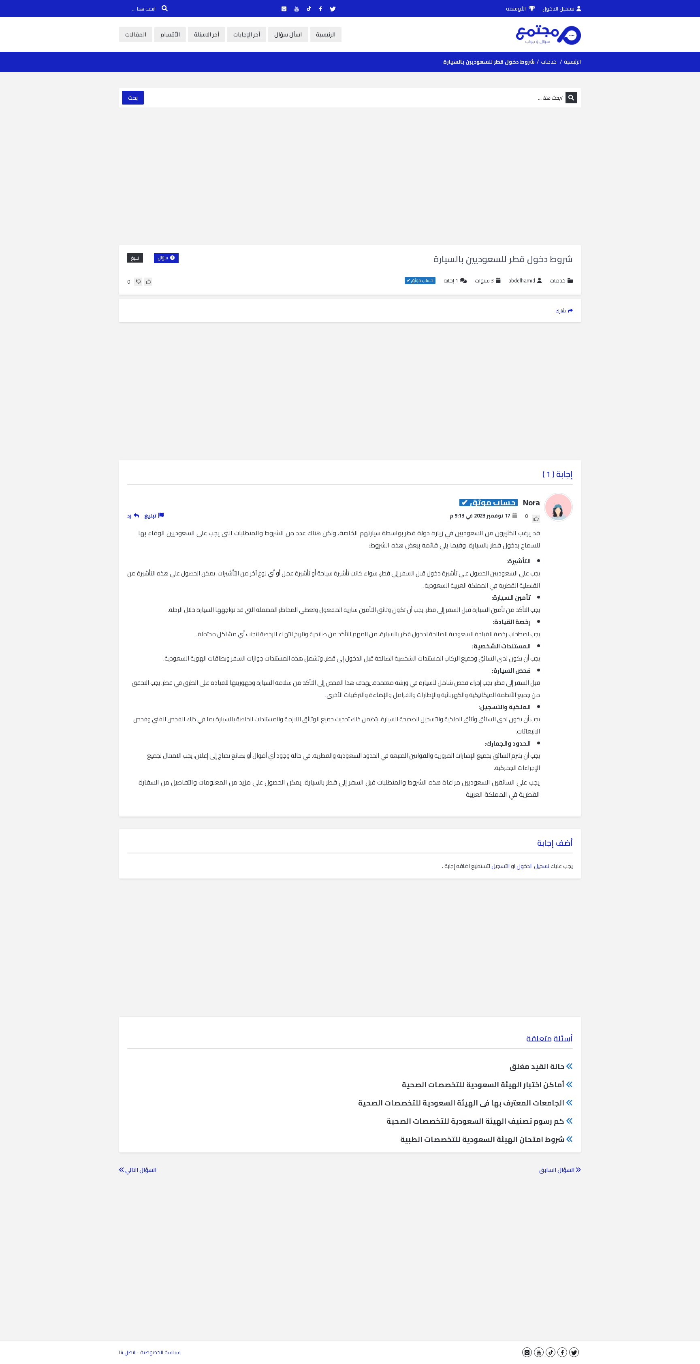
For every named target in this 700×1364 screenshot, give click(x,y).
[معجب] (148, 282)
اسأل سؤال (288, 34)
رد (129, 515)
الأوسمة (516, 8)
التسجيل (500, 866)
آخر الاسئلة (206, 34)
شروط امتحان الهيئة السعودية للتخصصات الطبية (482, 1139)
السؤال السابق (557, 1169)
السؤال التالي (140, 1169)
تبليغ (135, 258)
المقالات (135, 34)
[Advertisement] (350, 176)
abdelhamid (521, 280)
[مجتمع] (548, 34)
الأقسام (170, 34)
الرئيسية (325, 34)
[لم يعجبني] (138, 282)
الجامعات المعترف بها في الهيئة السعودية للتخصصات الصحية (461, 1103)
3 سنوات (484, 280)
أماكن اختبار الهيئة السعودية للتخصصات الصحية (483, 1084)
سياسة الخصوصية (160, 1352)
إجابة (451, 280)
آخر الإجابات (246, 34)
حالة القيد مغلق (537, 1066)
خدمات (549, 61)
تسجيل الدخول (558, 8)
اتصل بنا (127, 1352)
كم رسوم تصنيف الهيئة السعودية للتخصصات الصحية (475, 1121)
